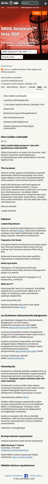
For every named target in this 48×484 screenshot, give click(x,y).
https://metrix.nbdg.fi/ (22, 457)
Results (23, 87)
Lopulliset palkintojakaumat (12, 81)
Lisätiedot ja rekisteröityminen (15, 450)
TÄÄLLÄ (23, 307)
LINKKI (21, 231)
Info (3, 87)
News (39, 87)
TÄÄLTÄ (26, 397)
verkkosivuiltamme (15, 358)
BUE (45, 87)
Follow (36, 13)
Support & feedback (14, 475)
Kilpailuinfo (8, 109)
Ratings (9, 66)
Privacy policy (36, 475)
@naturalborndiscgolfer (19, 327)
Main (2, 8)
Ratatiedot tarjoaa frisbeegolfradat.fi (20, 113)
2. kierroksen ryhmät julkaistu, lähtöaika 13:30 (19, 84)
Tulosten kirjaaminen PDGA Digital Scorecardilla (18, 127)
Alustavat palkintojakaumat (15, 122)
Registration (12, 87)
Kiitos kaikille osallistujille (11, 78)
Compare (31, 87)
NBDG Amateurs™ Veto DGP (19, 31)
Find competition (13, 8)
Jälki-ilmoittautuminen (13, 117)
